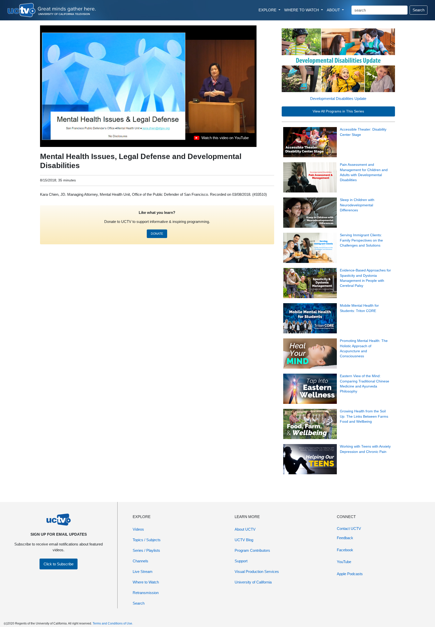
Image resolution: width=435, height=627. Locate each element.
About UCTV (245, 529)
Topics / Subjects (147, 540)
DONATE (157, 234)
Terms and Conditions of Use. (113, 623)
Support (241, 561)
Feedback (345, 538)
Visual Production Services (257, 571)
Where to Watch (146, 582)
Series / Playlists (146, 550)
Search (418, 10)
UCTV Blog (244, 540)
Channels (140, 561)
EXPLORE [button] (268, 10)
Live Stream (143, 571)
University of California (253, 582)
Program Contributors (252, 550)
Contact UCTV (349, 528)
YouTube (344, 562)
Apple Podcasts (350, 574)
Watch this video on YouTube (221, 139)
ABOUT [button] (334, 10)
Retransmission (146, 593)
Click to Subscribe (59, 564)
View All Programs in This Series (338, 111)
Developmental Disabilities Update (338, 98)
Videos (138, 529)
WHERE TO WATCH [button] (302, 10)
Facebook (345, 550)
